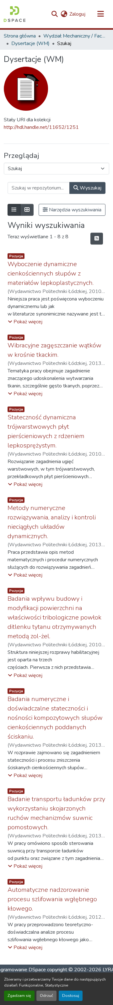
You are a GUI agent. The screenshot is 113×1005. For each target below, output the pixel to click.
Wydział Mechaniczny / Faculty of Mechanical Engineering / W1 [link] (74, 36)
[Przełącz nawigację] (100, 14)
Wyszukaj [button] (89, 187)
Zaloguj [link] (77, 14)
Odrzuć (46, 995)
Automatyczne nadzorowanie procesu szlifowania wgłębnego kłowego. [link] (52, 899)
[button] (14, 14)
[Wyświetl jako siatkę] (27, 210)
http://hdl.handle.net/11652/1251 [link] (41, 127)
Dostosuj (70, 995)
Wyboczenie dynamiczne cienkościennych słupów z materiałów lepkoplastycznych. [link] (51, 273)
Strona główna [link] (20, 36)
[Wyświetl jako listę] (14, 210)
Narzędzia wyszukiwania (74, 209)
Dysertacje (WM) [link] (30, 43)
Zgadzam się (19, 995)
